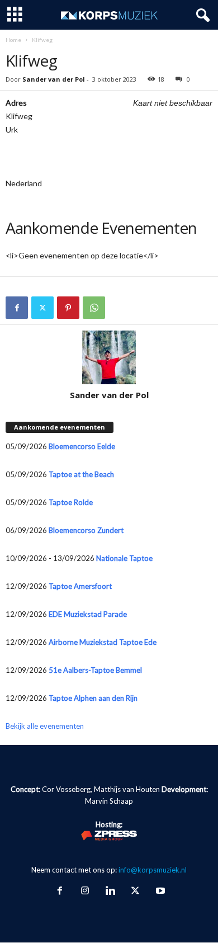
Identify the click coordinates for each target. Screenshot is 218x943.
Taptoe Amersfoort (80, 586)
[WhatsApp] (94, 307)
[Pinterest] (68, 307)
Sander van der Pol (53, 79)
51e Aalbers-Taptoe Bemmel (95, 670)
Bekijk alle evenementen (45, 726)
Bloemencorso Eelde (82, 446)
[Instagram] (84, 891)
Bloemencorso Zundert (86, 530)
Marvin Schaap (109, 800)
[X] (42, 307)
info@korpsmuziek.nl (153, 869)
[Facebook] (17, 307)
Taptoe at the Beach (81, 474)
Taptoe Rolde (71, 502)
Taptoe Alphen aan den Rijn (93, 698)
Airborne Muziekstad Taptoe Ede (103, 642)
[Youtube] (159, 891)
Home (13, 39)
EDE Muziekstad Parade (88, 614)
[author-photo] (109, 357)
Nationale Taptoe (124, 558)
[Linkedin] (109, 891)
